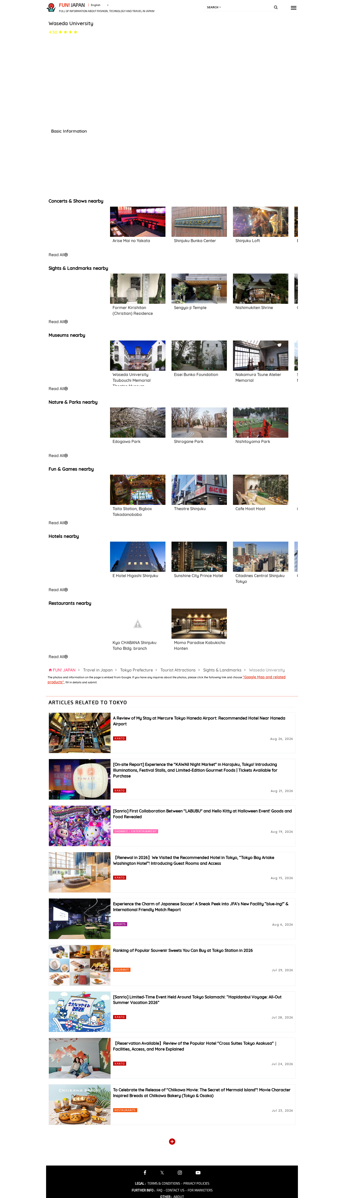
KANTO (120, 738)
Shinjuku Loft (247, 240)
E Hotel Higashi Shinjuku (135, 575)
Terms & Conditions (163, 1183)
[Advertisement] (76, 229)
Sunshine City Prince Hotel (198, 575)
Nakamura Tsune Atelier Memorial (258, 377)
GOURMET (122, 969)
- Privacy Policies (195, 1183)
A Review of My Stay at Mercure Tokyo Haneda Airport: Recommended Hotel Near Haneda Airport (199, 721)
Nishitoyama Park (252, 441)
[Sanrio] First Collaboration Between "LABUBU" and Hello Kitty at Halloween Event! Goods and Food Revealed (202, 813)
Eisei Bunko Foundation (196, 374)
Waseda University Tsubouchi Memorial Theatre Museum (132, 378)
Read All (56, 254)
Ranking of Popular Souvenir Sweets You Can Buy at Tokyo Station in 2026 (183, 950)
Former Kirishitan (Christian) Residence (133, 310)
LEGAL (140, 1183)
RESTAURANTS (125, 1110)
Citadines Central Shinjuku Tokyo (260, 578)
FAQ (159, 1190)
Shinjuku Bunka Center (195, 240)
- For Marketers (199, 1190)
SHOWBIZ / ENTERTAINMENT (136, 831)
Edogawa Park (127, 441)
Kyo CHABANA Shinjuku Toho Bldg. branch (134, 645)
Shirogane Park (188, 441)
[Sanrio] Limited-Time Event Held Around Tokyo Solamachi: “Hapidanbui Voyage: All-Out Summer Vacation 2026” (197, 999)
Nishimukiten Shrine (254, 307)
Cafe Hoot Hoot (250, 508)
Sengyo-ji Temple (190, 307)
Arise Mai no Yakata (131, 240)
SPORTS (120, 924)
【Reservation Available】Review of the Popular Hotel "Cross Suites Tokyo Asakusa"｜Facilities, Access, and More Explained (195, 1046)
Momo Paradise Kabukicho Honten (199, 645)
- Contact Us (173, 1190)
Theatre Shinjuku (190, 508)
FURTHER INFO (143, 1190)
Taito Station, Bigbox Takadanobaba (132, 511)
